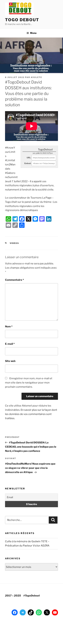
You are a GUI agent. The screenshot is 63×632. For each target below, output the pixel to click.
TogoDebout (45, 149)
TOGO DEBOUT (22, 19)
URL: (29, 157)
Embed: (27, 163)
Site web (10, 361)
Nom (8, 326)
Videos (14, 243)
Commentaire (14, 279)
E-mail (10, 343)
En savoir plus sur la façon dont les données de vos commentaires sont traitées (31, 414)
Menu (33, 32)
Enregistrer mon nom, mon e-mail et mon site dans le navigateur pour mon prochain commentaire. (28, 382)
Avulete (36, 77)
